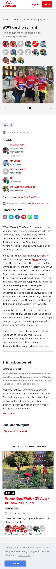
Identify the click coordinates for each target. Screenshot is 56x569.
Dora (35, 259)
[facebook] (17, 217)
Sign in (35, 4)
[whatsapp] (29, 217)
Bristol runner (18, 169)
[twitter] (11, 217)
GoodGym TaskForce (29, 197)
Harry (43, 255)
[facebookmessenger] (36, 217)
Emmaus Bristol (11, 368)
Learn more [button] (24, 555)
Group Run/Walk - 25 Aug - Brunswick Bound (27, 500)
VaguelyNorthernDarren (22, 186)
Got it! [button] (15, 563)
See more (7, 413)
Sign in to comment (15, 431)
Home (5, 19)
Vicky (25, 255)
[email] (4, 217)
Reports (17, 19)
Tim (11, 177)
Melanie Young (17, 144)
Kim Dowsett (16, 160)
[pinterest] (23, 217)
